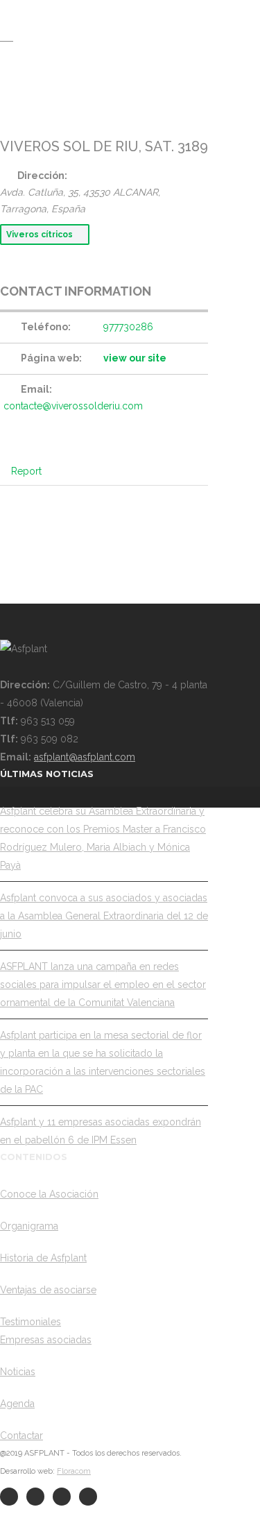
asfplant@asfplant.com (84, 757)
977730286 (128, 326)
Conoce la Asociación (49, 1194)
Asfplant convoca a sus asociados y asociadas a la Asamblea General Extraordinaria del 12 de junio (104, 915)
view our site (134, 358)
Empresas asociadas (46, 1339)
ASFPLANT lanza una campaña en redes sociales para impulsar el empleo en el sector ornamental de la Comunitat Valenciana (103, 984)
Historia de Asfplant (43, 1257)
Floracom (74, 1471)
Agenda (17, 1403)
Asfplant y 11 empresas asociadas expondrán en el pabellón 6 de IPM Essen (100, 1130)
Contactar (21, 1435)
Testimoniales (30, 1321)
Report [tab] (26, 471)
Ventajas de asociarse (48, 1289)
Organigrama (29, 1226)
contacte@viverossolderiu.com (73, 405)
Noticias (17, 1371)
